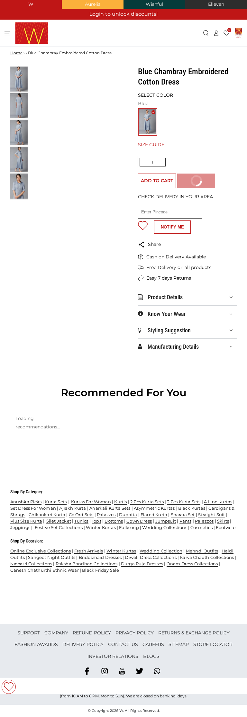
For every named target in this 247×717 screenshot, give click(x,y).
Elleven (216, 4)
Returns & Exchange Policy (194, 633)
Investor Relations (112, 656)
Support (28, 633)
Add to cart (157, 181)
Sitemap (179, 644)
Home (16, 52)
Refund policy (92, 633)
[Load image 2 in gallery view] (19, 105)
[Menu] (7, 33)
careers (153, 644)
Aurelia (93, 4)
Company (56, 633)
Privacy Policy (134, 633)
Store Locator (213, 644)
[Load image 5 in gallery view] (19, 186)
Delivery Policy (83, 644)
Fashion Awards (36, 644)
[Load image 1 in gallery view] (19, 79)
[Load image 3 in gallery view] (19, 132)
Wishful (154, 4)
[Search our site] (206, 33)
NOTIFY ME (172, 227)
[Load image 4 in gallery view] (19, 159)
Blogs (151, 656)
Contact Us (123, 644)
